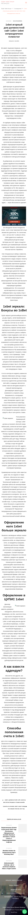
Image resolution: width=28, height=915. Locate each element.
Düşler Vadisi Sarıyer (7, 1)
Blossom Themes (14, 909)
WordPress (14, 912)
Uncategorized (17, 21)
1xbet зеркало (19, 266)
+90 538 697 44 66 (15, 889)
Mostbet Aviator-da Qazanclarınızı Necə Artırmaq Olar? (9, 852)
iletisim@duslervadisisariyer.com (16, 893)
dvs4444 (17, 41)
